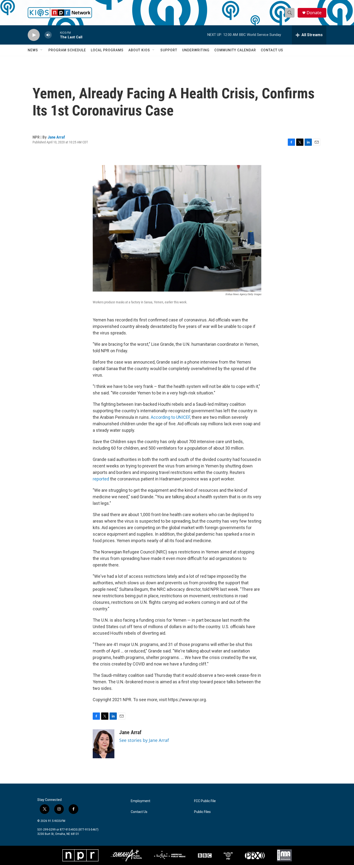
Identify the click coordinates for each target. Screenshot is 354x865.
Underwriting (196, 50)
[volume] (48, 35)
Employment (140, 801)
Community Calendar (235, 50)
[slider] (56, 34)
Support (168, 50)
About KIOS (139, 50)
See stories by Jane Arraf (144, 740)
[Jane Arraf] (103, 743)
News (33, 50)
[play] (34, 35)
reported (101, 478)
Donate (314, 12)
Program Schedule (67, 50)
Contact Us (272, 50)
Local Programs (107, 50)
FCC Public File (205, 801)
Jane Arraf (56, 137)
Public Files (202, 812)
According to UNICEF (170, 417)
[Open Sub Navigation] (42, 50)
